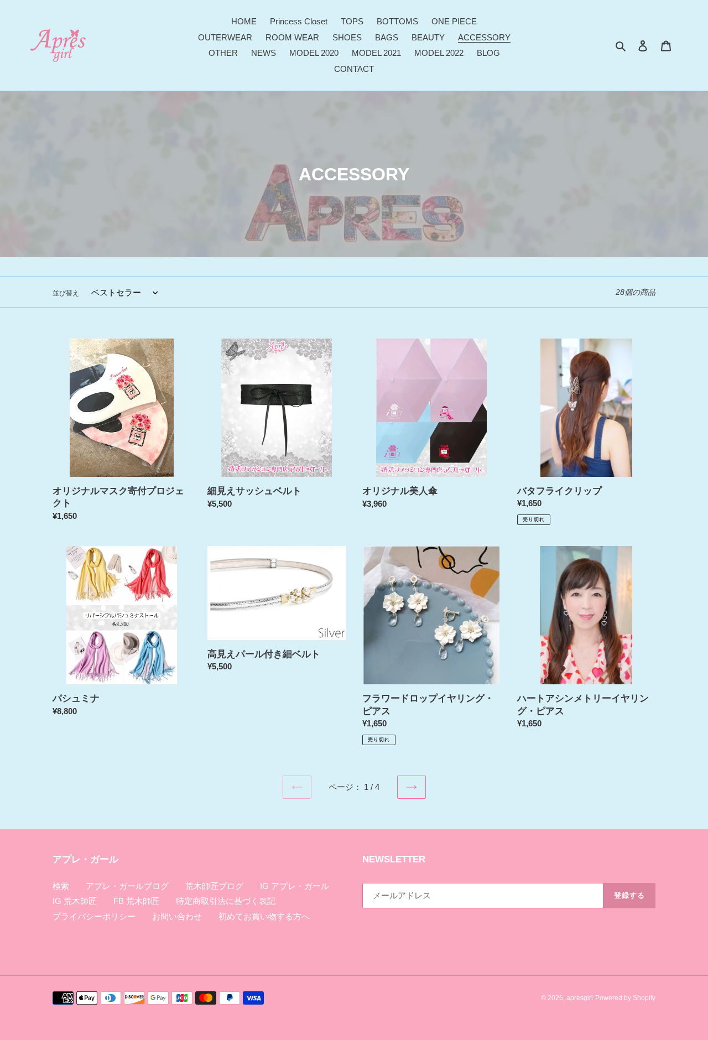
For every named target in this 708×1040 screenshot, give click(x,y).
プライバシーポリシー (94, 916)
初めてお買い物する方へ (264, 916)
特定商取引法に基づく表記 (225, 901)
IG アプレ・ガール (294, 886)
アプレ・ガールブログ (127, 886)
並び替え (66, 293)
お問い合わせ (177, 916)
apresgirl (579, 998)
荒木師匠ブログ (214, 886)
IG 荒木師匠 (75, 901)
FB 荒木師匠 (136, 901)
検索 (61, 886)
